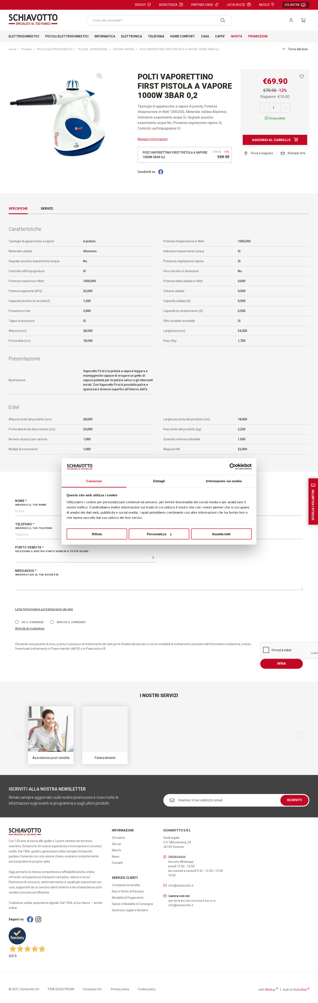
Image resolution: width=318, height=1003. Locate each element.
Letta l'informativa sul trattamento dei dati (44, 609)
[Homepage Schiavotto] (33, 19)
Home (12, 49)
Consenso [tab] (94, 481)
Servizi (140, 4)
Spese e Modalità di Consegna (132, 904)
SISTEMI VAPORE (123, 49)
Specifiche (18, 209)
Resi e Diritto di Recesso (128, 891)
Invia (281, 663)
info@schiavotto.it (181, 885)
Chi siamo (118, 837)
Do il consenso (32, 622)
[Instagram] (38, 919)
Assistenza (168, 4)
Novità (236, 36)
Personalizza (156, 534)
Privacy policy (120, 989)
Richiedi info (296, 153)
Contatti (117, 863)
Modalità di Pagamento (128, 897)
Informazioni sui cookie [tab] (224, 481)
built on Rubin (296, 989)
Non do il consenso (71, 622)
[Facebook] (160, 172)
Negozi (264, 4)
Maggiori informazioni (153, 139)
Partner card (202, 4)
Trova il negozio (261, 153)
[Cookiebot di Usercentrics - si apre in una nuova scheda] (233, 466)
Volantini (291, 4)
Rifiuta (97, 534)
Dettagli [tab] (159, 481)
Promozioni (258, 36)
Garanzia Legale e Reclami (130, 910)
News (115, 856)
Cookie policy (147, 989)
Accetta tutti (221, 534)
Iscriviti (294, 800)
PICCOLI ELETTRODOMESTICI (55, 49)
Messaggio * (37, 572)
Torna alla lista (298, 49)
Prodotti (27, 49)
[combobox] (159, 20)
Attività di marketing (29, 628)
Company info (92, 989)
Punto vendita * (51, 549)
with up (268, 989)
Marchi (116, 850)
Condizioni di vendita (126, 885)
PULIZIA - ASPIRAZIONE (93, 49)
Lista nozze (236, 4)
